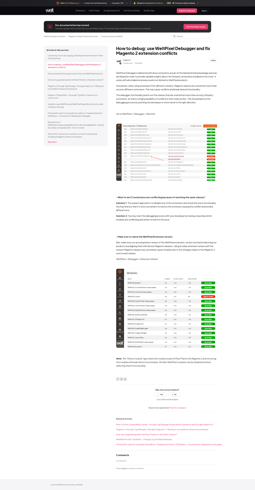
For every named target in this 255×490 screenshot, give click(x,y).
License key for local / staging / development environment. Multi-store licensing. (76, 56)
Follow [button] (213, 60)
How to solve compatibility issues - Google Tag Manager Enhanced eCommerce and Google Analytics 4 (164, 424)
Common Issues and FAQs (112, 36)
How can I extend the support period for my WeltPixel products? (75, 73)
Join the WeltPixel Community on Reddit (66, 485)
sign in (124, 468)
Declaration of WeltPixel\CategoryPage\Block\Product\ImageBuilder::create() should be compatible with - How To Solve (76, 125)
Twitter (121, 379)
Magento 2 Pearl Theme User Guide (83, 36)
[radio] (160, 395)
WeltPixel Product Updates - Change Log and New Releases (144, 439)
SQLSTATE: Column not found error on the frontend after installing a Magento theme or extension (72, 135)
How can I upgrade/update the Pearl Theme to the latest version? (76, 80)
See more (52, 142)
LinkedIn (125, 379)
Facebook (117, 379)
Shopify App (149, 10)
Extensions (80, 10)
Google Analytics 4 (111, 10)
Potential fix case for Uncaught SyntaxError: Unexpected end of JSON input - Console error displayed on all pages (75, 114)
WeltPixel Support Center (54, 36)
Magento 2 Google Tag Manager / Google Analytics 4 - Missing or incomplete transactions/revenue (76, 87)
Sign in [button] (204, 10)
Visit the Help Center (195, 26)
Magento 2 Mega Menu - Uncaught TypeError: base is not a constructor (73, 96)
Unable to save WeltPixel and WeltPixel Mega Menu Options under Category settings (75, 105)
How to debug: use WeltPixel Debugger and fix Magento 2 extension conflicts (74, 65)
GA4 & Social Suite (132, 10)
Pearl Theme (94, 10)
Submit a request (187, 10)
